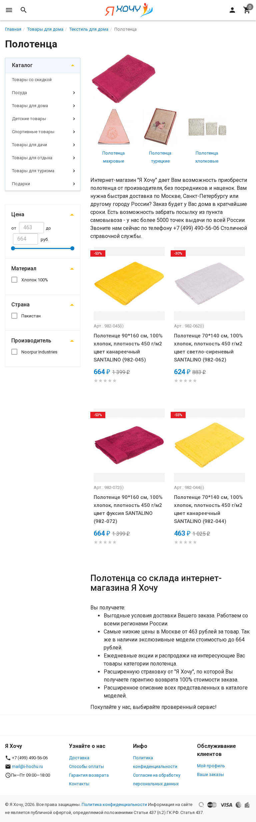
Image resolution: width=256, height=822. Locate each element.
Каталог (22, 65)
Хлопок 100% (34, 279)
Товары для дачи (29, 144)
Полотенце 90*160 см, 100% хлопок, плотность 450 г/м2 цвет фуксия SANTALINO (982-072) (128, 509)
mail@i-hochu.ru (27, 766)
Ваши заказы (210, 774)
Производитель (31, 340)
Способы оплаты (86, 766)
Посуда (19, 92)
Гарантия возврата (89, 775)
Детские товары (29, 118)
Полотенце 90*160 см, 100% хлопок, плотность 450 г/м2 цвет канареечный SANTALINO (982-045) (128, 348)
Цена (17, 214)
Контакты (79, 783)
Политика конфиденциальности (114, 804)
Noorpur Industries (39, 351)
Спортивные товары (33, 131)
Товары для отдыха (32, 157)
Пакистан (31, 315)
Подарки (21, 183)
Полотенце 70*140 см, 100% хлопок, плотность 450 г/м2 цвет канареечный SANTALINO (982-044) (208, 509)
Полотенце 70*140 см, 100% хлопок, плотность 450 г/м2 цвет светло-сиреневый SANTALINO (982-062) (208, 348)
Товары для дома (30, 105)
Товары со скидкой (32, 79)
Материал (23, 268)
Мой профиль (211, 765)
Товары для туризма (33, 170)
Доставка (79, 757)
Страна (20, 304)
